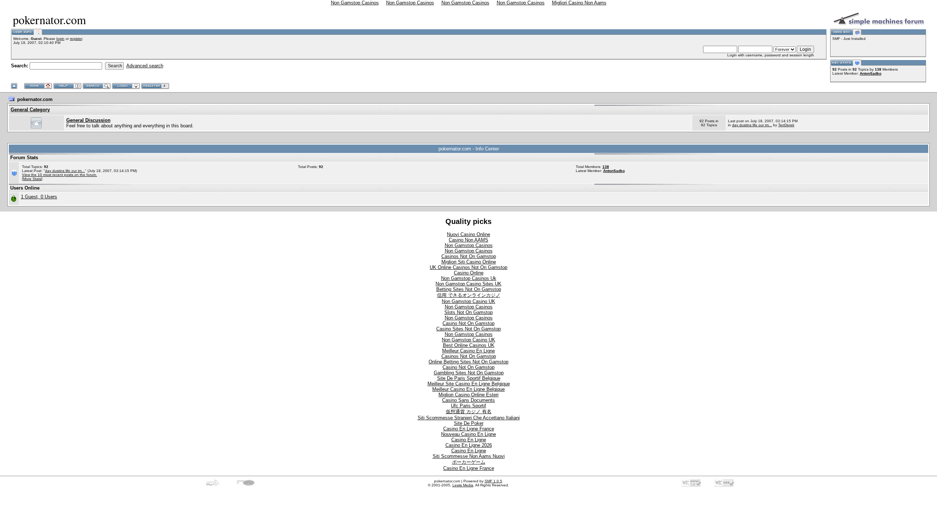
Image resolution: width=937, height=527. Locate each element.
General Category (30, 109)
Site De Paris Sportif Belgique (468, 378)
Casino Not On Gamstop (468, 323)
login (60, 39)
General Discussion (88, 120)
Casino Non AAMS (468, 240)
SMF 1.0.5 (493, 481)
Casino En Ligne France (468, 428)
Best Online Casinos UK (468, 345)
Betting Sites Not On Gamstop (468, 289)
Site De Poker (469, 423)
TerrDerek (786, 125)
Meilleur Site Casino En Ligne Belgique (469, 383)
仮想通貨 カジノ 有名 (469, 411)
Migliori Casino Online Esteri (468, 394)
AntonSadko (870, 73)
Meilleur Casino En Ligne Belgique (468, 389)
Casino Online (469, 273)
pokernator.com (35, 99)
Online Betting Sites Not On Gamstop (468, 362)
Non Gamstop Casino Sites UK (468, 284)
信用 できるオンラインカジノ (468, 295)
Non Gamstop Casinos (469, 245)
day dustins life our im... (752, 125)
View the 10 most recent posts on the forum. (59, 175)
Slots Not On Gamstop (468, 312)
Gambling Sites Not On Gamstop (469, 372)
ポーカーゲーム (468, 462)
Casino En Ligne (468, 439)
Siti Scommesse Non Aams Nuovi (469, 456)
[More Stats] (32, 179)
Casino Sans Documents (468, 400)
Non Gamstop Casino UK (468, 301)
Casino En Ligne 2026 (468, 445)
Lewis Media (462, 485)
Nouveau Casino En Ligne (468, 434)
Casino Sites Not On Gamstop (468, 329)
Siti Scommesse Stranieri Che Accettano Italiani (469, 418)
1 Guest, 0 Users (39, 196)
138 (605, 167)
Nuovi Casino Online (468, 234)
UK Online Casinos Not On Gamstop (468, 267)
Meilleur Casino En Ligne (468, 351)
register (76, 39)
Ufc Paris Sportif (468, 405)
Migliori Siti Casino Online (468, 262)
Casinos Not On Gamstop (468, 256)
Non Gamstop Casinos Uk (468, 278)
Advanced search (144, 65)
